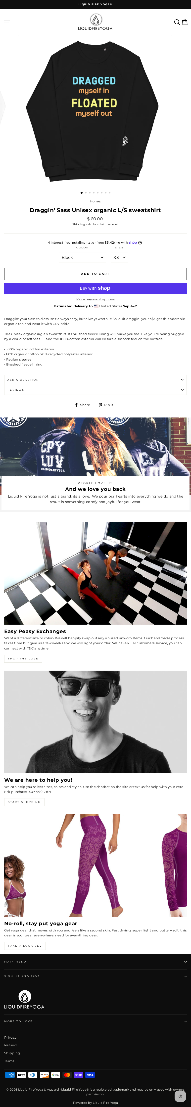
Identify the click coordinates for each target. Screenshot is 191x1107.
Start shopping (24, 802)
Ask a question (23, 379)
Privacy (10, 1037)
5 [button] (98, 193)
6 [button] (102, 193)
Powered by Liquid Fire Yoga (95, 1103)
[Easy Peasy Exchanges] (95, 573)
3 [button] (90, 193)
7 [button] (106, 193)
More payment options (95, 299)
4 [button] (94, 193)
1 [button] (82, 193)
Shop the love (23, 658)
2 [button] (86, 193)
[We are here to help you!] (95, 722)
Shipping (78, 224)
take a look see (25, 945)
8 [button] (110, 193)
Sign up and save (22, 976)
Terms (9, 1061)
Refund (10, 1045)
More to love (18, 1021)
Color (82, 247)
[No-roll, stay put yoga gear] (95, 865)
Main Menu (15, 961)
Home (95, 201)
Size (119, 247)
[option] (95, 4)
